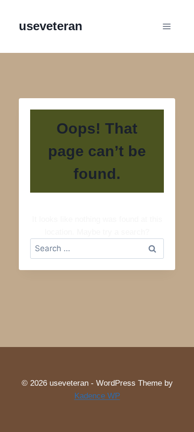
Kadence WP (97, 395)
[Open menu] (166, 26)
